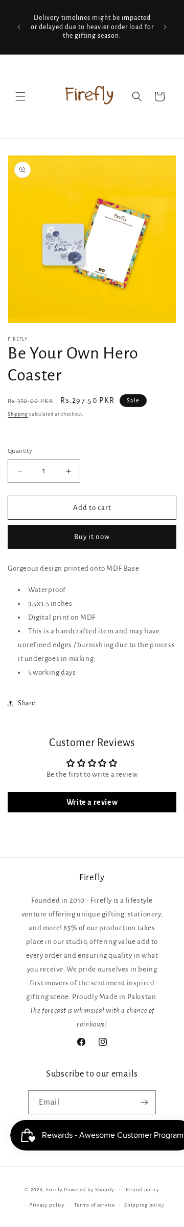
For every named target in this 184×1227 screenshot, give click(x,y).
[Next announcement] (165, 27)
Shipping (18, 414)
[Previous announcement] (19, 27)
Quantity (20, 451)
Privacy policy (47, 1205)
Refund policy (141, 1189)
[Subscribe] (144, 1102)
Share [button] (26, 703)
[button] (20, 96)
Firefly (54, 1189)
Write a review (92, 802)
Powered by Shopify (89, 1189)
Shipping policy (144, 1205)
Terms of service (94, 1205)
